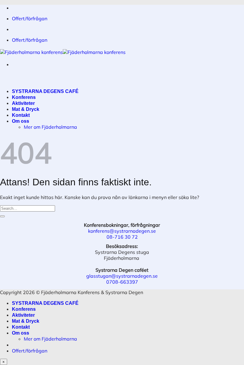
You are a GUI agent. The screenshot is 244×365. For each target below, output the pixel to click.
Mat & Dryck (25, 109)
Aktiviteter (23, 103)
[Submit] (2, 216)
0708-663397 (122, 282)
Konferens (24, 97)
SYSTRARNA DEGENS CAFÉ (45, 91)
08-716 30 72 (122, 237)
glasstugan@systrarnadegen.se (122, 276)
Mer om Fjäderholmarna (50, 127)
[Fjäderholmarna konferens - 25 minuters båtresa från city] (63, 52)
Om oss (20, 121)
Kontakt (21, 115)
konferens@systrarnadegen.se (122, 231)
